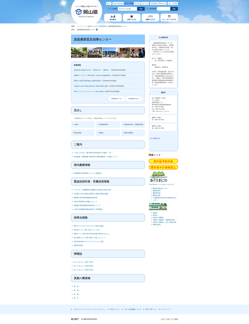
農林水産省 (156, 224)
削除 (97, 29)
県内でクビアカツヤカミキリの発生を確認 (88, 91)
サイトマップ (165, 309)
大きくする (145, 3)
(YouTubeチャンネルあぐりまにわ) (161, 184)
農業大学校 (156, 195)
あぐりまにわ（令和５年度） (84, 270)
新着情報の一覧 (116, 98)
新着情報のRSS (133, 98)
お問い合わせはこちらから (160, 111)
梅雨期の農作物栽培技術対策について (87, 205)
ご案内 (76, 124)
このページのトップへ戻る (169, 319)
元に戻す (137, 3)
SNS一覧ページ (151, 309)
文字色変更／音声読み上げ (158, 3)
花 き (76, 298)
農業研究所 (156, 191)
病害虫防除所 (78, 245)
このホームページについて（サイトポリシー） (89, 309)
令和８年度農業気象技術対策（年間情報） (88, 209)
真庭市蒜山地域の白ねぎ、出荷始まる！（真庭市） (92, 70)
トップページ (81, 26)
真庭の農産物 (128, 133)
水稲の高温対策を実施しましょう (85, 201)
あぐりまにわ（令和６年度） (84, 266)
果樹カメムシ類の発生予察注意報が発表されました (92, 234)
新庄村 (155, 215)
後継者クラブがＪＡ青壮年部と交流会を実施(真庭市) (92, 75)
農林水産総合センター (160, 188)
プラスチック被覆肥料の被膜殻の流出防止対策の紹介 (92, 190)
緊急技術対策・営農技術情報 (133, 124)
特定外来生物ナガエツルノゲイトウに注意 (88, 241)
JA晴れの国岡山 (158, 217)
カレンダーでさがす (169, 19)
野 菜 (76, 286)
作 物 (76, 294)
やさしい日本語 (172, 3)
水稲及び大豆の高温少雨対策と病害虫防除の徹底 (91, 86)
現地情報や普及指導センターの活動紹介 (88, 173)
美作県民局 (103, 26)
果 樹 (76, 290)
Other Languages (118, 3)
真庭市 (155, 213)
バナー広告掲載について (132, 309)
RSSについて (115, 309)
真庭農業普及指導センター (86, 29)
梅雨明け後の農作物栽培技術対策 (85, 197)
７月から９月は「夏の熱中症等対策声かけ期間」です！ (93, 153)
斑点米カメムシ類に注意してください (87, 230)
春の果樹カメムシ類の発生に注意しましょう (89, 237)
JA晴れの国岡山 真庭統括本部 (164, 220)
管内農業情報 (103, 124)
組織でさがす (150, 19)
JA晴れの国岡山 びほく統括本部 (164, 222)
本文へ (109, 3)
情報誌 (101, 133)
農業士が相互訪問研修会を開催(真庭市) (87, 81)
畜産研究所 (156, 193)
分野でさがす (131, 19)
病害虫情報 (77, 133)
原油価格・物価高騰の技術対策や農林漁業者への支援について (95, 156)
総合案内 (113, 19)
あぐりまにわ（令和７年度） (84, 262)
